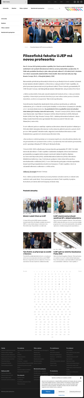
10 (60, 271)
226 (40, 327)
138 (62, 302)
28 (45, 276)
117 (57, 297)
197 (68, 317)
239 (56, 329)
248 (57, 332)
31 (55, 276)
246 (48, 332)
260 (68, 334)
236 (44, 329)
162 (44, 309)
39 (45, 279)
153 (46, 307)
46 (70, 279)
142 (40, 304)
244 (40, 332)
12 (66, 271)
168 (68, 309)
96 (53, 291)
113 (42, 297)
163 (48, 309)
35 (69, 276)
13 (70, 271)
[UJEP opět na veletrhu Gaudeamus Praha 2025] (67, 240)
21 (58, 274)
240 (60, 329)
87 (59, 289)
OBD (55, 2)
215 (68, 322)
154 (50, 307)
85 (52, 289)
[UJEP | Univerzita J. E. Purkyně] (74, 10)
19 (51, 274)
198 (36, 319)
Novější (25, 271)
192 (48, 317)
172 (46, 312)
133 (42, 302)
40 (48, 279)
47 (35, 281)
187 (66, 314)
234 (36, 329)
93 (43, 291)
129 (66, 299)
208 (41, 322)
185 (58, 314)
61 (45, 284)
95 (50, 291)
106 (54, 294)
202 (52, 319)
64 (55, 284)
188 (70, 314)
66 (62, 284)
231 (60, 327)
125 (50, 299)
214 (64, 322)
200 (44, 319)
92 (39, 291)
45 (66, 279)
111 (35, 297)
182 (46, 314)
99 (64, 291)
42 (55, 279)
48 (38, 281)
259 (64, 334)
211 (52, 322)
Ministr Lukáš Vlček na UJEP (34, 216)
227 (44, 327)
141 (36, 304)
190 (40, 317)
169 (35, 312)
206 (69, 319)
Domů (26, 47)
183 (50, 314)
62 (48, 284)
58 (34, 284)
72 (45, 286)
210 (49, 322)
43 (59, 279)
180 (39, 314)
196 (64, 317)
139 (66, 302)
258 (60, 334)
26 (38, 276)
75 (55, 286)
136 (54, 302)
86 (55, 289)
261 (52, 337)
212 (56, 322)
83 (45, 289)
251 (69, 332)
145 (52, 304)
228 (48, 327)
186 (62, 314)
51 (48, 281)
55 (62, 281)
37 (38, 279)
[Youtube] (81, 2)
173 (50, 312)
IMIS (61, 2)
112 (39, 297)
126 (54, 299)
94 (46, 291)
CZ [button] (49, 2)
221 (56, 324)
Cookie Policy (61, 395)
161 (40, 309)
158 (66, 307)
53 (55, 281)
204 (60, 319)
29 (49, 276)
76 (59, 286)
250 (65, 332)
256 (52, 334)
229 (52, 327)
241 (64, 329)
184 (54, 314)
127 (58, 299)
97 (57, 291)
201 (48, 319)
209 (45, 322)
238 (52, 329)
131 (34, 302)
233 (68, 327)
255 (48, 334)
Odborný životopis (29, 172)
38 (41, 279)
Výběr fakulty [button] (6, 2)
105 (50, 294)
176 (62, 312)
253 (40, 334)
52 (52, 281)
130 (70, 299)
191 (44, 317)
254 (44, 334)
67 (66, 284)
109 (66, 294)
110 (70, 294)
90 (69, 289)
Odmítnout (61, 391)
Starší (80, 271)
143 (44, 304)
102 (38, 294)
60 (41, 284)
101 (34, 294)
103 (42, 294)
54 (59, 281)
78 (66, 286)
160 (36, 309)
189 (36, 317)
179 (35, 314)
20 (55, 274)
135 (50, 302)
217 (40, 324)
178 (70, 312)
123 (42, 299)
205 (64, 319)
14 (35, 274)
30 (52, 276)
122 (38, 299)
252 (36, 334)
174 (54, 312)
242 (68, 329)
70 (38, 286)
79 (69, 286)
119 (65, 297)
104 (46, 294)
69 (35, 286)
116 (54, 297)
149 (68, 304)
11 (63, 271)
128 (62, 299)
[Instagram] (78, 2)
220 (52, 324)
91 (36, 291)
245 (44, 332)
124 (46, 299)
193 (52, 317)
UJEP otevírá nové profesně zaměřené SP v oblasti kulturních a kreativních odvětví (67, 218)
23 (65, 274)
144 (48, 304)
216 (36, 324)
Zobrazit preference (75, 391)
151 (38, 307)
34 (66, 276)
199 (40, 319)
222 (60, 324)
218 (44, 324)
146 (56, 304)
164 (52, 309)
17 (45, 274)
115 (50, 297)
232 (64, 327)
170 (39, 312)
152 (42, 307)
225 (36, 327)
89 (66, 289)
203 (56, 319)
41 (52, 279)
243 (36, 332)
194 (56, 317)
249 (61, 332)
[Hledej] (60, 8)
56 (66, 281)
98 (60, 291)
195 (60, 317)
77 (62, 286)
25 (35, 276)
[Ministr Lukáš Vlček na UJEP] (37, 205)
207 (36, 322)
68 (70, 284)
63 (52, 284)
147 (60, 304)
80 (35, 289)
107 (58, 294)
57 (69, 281)
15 (38, 274)
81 (38, 289)
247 (52, 332)
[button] (81, 378)
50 (45, 281)
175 (58, 312)
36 (34, 279)
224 (68, 324)
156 (58, 307)
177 (66, 312)
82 (41, 289)
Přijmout (48, 391)
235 (40, 329)
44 (62, 279)
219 (48, 324)
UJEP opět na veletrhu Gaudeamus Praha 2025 (67, 253)
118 (61, 297)
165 (56, 309)
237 (48, 329)
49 (42, 281)
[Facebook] (75, 2)
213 (60, 322)
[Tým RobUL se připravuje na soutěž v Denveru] (37, 240)
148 (64, 304)
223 (64, 324)
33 (62, 276)
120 (69, 297)
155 (54, 307)
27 (42, 276)
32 (59, 276)
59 (38, 284)
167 (64, 309)
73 (48, 286)
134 (46, 302)
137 (58, 302)
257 (56, 334)
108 (62, 294)
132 (38, 302)
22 (62, 274)
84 (48, 289)
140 (70, 302)
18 (48, 274)
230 (56, 327)
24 (69, 274)
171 (42, 312)
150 (35, 307)
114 (46, 297)
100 (68, 291)
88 (62, 289)
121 (35, 299)
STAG (67, 2)
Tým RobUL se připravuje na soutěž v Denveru (37, 253)
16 (42, 274)
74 (52, 286)
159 (70, 307)
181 (42, 314)
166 (60, 309)
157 (62, 307)
